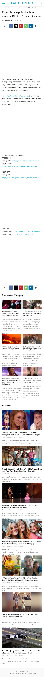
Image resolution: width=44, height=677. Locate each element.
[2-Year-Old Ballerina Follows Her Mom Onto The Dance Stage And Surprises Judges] (22, 493)
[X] (16, 26)
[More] (35, 26)
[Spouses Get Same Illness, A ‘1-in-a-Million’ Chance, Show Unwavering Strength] (32, 339)
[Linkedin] (31, 26)
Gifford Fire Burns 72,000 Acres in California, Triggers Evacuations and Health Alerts (11, 348)
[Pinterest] (21, 26)
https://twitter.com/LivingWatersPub (26, 231)
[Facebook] (11, 26)
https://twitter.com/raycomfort (23, 234)
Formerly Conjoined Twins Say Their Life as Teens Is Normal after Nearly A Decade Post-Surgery (21, 542)
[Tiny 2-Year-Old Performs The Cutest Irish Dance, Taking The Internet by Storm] (22, 602)
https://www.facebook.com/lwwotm (26, 161)
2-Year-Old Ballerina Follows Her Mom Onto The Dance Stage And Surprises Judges (20, 506)
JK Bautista (5, 473)
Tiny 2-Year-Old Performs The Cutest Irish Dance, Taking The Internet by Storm (20, 615)
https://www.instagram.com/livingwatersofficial (19, 178)
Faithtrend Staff (7, 437)
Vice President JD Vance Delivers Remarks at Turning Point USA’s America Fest (11, 313)
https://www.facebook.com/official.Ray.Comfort (20, 166)
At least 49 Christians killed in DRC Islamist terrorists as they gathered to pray (32, 313)
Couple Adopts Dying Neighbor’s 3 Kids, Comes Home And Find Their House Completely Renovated (22, 470)
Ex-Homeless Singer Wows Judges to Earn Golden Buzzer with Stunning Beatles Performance (11, 381)
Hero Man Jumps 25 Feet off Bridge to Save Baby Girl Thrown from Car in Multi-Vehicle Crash (21, 652)
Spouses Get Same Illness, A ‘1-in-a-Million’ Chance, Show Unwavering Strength (32, 348)
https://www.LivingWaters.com (17, 96)
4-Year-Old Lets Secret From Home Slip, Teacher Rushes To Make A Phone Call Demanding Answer (20, 579)
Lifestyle (4, 8)
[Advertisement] (22, 54)
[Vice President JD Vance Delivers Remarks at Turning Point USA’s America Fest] (11, 304)
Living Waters (8, 20)
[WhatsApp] (26, 26)
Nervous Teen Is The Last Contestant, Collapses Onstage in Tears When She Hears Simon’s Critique (21, 433)
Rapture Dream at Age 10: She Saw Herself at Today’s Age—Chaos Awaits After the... (32, 380)
